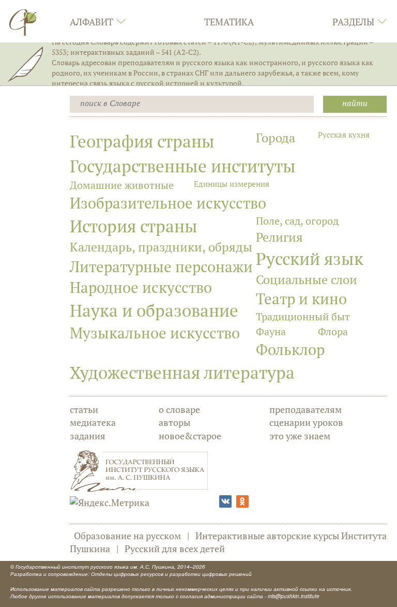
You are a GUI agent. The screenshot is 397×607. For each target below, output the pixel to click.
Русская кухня (344, 134)
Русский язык (309, 258)
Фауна (271, 331)
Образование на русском (127, 535)
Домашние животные (122, 185)
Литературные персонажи (161, 266)
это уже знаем (299, 436)
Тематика (229, 22)
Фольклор (290, 349)
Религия (279, 237)
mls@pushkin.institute (293, 596)
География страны (142, 141)
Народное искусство (141, 287)
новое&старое (190, 436)
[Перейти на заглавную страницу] (23, 22)
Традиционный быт (303, 316)
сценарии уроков (306, 422)
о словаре (179, 409)
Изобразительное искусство (168, 203)
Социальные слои (306, 279)
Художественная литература (182, 372)
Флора (333, 331)
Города (275, 137)
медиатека (93, 422)
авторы (174, 422)
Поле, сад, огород (297, 221)
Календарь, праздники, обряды (161, 247)
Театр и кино (301, 298)
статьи (84, 409)
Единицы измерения (231, 184)
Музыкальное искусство (155, 333)
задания (87, 436)
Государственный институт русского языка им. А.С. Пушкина (95, 566)
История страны (133, 226)
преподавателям (305, 409)
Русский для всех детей (175, 548)
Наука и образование (154, 310)
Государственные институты (183, 166)
